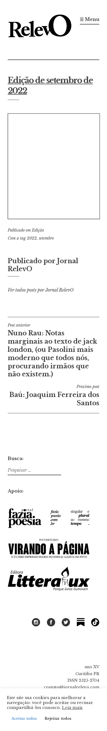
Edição (38, 230)
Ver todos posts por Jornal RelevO (41, 290)
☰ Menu (89, 19)
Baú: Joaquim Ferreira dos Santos (54, 395)
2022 (32, 238)
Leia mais (72, 707)
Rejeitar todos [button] (58, 718)
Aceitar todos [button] (24, 718)
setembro (46, 238)
